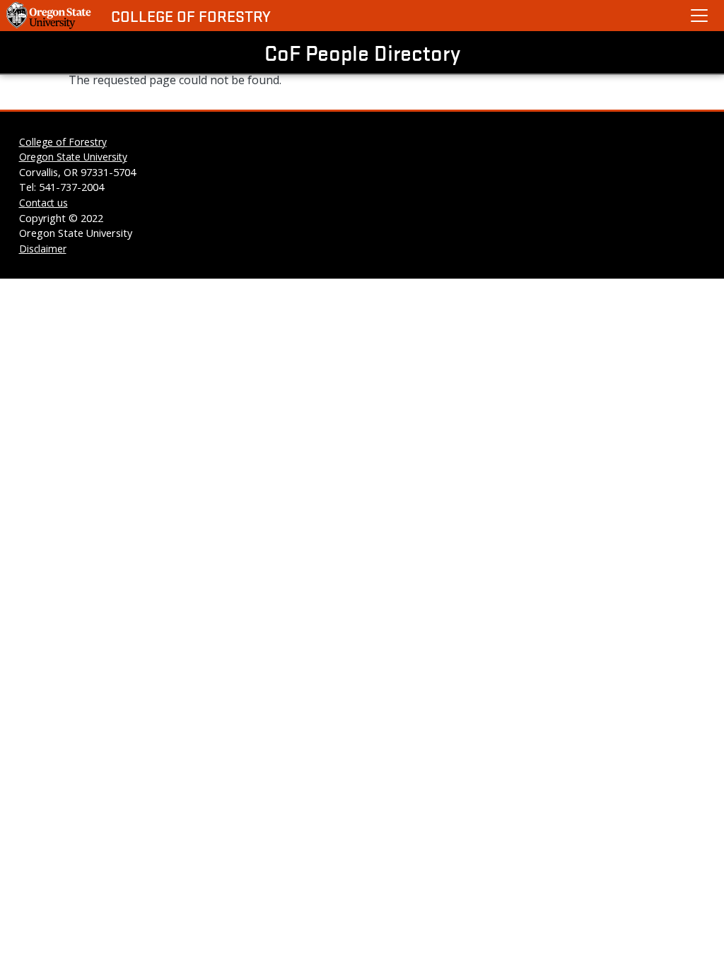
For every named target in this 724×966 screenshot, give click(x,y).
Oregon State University (73, 156)
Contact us (43, 202)
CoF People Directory (362, 52)
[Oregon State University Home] (50, 15)
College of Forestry (191, 16)
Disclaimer (42, 248)
